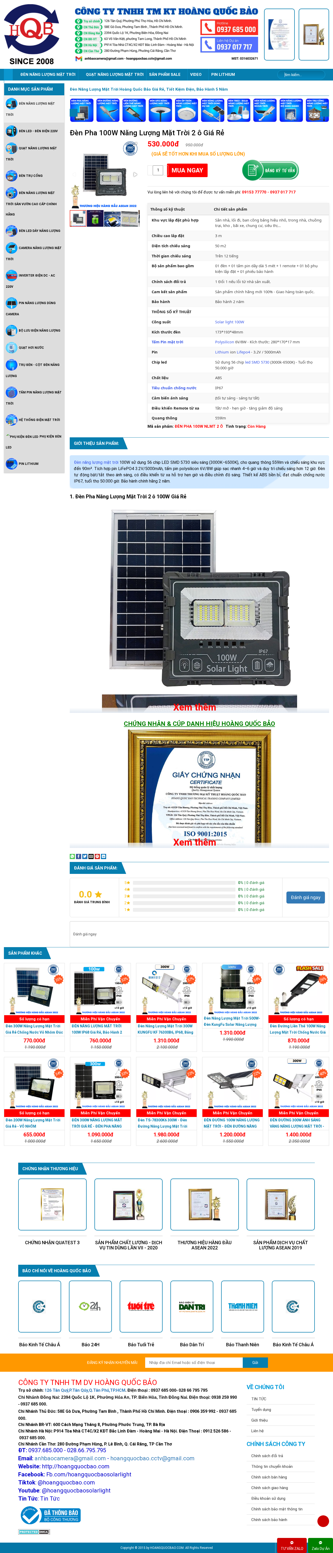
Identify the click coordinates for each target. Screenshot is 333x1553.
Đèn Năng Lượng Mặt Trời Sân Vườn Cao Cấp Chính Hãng (31, 203)
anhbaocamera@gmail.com (70, 1458)
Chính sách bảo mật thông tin (277, 1509)
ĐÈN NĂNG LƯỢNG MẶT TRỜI (47, 74)
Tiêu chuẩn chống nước (174, 387)
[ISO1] (279, 35)
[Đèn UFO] (160, 110)
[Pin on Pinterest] (97, 856)
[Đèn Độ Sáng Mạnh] (291, 110)
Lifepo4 (243, 351)
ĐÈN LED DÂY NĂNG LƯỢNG (39, 231)
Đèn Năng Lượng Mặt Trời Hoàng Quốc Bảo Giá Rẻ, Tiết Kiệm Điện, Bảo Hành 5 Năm (149, 89)
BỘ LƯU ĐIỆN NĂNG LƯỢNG (39, 330)
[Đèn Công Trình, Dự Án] (213, 110)
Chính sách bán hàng (269, 1477)
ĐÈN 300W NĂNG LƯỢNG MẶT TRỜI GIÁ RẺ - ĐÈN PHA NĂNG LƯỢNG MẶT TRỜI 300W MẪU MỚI (100, 1126)
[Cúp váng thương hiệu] (314, 35)
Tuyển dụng (261, 1409)
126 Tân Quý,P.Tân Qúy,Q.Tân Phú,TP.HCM (84, 1390)
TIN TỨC (258, 1399)
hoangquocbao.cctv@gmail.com (152, 1458)
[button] (135, 144)
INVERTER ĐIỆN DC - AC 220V (30, 281)
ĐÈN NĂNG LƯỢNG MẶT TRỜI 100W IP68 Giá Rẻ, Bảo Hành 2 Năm (97, 1032)
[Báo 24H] (40, 1306)
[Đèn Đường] (108, 110)
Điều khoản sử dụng (268, 1498)
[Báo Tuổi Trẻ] (90, 1306)
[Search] (317, 74)
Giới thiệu (259, 1420)
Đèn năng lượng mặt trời (96, 462)
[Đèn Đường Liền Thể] (134, 110)
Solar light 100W (229, 321)
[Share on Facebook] (78, 856)
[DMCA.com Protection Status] (34, 1531)
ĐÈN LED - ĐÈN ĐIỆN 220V (38, 131)
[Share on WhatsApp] (72, 856)
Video (196, 74)
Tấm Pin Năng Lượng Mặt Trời (34, 398)
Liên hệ (257, 1431)
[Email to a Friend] (91, 856)
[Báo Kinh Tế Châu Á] (243, 1306)
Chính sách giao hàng (269, 1487)
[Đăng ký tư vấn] (270, 170)
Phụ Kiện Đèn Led (33, 442)
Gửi (255, 1362)
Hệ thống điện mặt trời (39, 420)
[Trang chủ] (8, 75)
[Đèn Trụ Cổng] (317, 110)
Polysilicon (224, 341)
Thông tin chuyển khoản (272, 1466)
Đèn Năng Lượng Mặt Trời (30, 109)
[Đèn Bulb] (239, 110)
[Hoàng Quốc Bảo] (36, 34)
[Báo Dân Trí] (141, 1306)
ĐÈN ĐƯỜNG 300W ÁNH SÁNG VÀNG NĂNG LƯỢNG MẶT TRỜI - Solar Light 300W (297, 1126)
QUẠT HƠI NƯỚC (31, 348)
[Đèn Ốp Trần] (186, 110)
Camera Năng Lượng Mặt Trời (34, 253)
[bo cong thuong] (49, 1515)
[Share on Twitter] (84, 856)
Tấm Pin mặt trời (167, 341)
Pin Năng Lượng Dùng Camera (31, 308)
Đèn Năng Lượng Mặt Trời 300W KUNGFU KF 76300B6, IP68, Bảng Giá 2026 (165, 1032)
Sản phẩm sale (165, 74)
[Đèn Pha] (82, 110)
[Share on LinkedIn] (103, 856)
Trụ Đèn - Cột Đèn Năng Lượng (33, 370)
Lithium (222, 351)
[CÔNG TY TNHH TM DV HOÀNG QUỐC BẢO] (166, 34)
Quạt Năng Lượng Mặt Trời (31, 153)
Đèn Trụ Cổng (31, 176)
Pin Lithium (223, 74)
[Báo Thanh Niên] (192, 1306)
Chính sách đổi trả (267, 1456)
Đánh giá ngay (306, 897)
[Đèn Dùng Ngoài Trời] (265, 110)
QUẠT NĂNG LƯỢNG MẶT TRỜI (115, 74)
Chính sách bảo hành (269, 1519)
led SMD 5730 (257, 362)
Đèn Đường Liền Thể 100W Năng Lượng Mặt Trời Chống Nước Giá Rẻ (298, 1032)
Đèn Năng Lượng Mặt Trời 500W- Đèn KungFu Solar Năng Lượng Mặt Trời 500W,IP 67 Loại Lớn (232, 1024)
